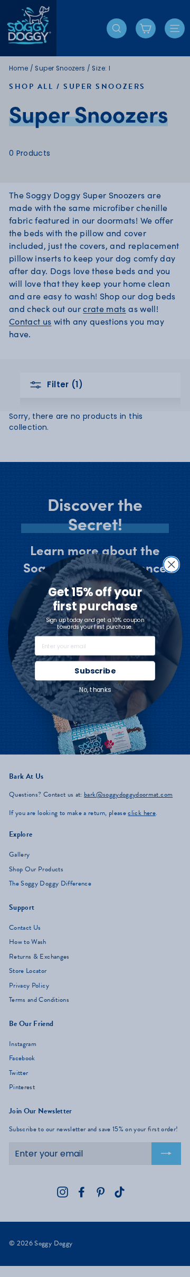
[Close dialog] (171, 564)
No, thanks (95, 689)
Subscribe (94, 670)
